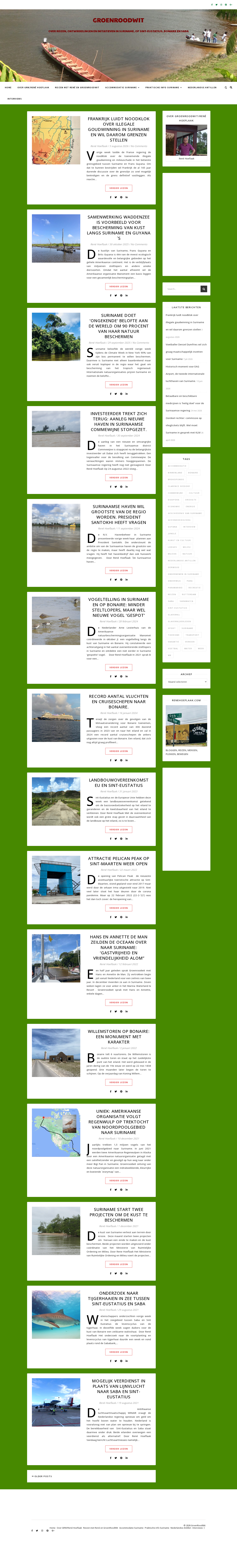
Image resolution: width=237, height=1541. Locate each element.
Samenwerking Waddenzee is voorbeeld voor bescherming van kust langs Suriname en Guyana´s (119, 227)
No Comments (139, 146)
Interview (189, 527)
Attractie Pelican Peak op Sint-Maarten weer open (118, 861)
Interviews (14, 98)
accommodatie (177, 466)
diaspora (173, 499)
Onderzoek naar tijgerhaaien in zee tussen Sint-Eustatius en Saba (119, 1298)
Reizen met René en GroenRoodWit (77, 87)
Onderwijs (174, 581)
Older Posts (43, 1476)
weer (201, 648)
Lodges (172, 547)
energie (190, 506)
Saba (171, 601)
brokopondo (176, 479)
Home (8, 87)
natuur (187, 554)
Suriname (187, 628)
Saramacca (186, 601)
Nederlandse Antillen (202, 87)
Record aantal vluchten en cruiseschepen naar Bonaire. (118, 701)
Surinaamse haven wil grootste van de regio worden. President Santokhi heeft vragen (118, 514)
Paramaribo (175, 587)
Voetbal (173, 648)
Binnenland (175, 472)
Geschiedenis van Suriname (185, 513)
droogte (191, 499)
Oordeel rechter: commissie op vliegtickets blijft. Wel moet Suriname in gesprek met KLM (184, 425)
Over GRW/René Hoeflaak (33, 87)
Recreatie (195, 587)
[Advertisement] (186, 224)
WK (169, 655)
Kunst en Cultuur (179, 540)
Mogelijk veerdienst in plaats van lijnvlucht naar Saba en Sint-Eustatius (118, 1389)
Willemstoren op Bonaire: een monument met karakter (119, 1036)
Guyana (172, 527)
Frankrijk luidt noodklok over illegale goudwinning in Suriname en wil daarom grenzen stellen (119, 129)
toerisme (174, 635)
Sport (172, 628)
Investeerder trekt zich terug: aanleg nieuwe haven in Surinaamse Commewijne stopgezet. (119, 421)
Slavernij (174, 614)
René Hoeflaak (98, 146)
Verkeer (190, 641)
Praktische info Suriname (162, 87)
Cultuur (194, 493)
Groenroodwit (118, 20)
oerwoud (173, 567)
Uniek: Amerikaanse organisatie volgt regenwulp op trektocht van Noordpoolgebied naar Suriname (119, 1121)
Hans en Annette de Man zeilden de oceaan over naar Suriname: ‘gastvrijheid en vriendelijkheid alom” (119, 947)
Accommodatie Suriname (121, 87)
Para (190, 581)
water (188, 648)
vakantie (173, 641)
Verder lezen (118, 188)
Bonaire (193, 472)
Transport (192, 635)
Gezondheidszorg (179, 520)
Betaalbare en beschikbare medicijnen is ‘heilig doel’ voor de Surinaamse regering (185, 403)
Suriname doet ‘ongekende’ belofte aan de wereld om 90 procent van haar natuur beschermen (119, 325)
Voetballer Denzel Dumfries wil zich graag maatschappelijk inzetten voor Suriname (186, 351)
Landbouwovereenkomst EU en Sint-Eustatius (119, 782)
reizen (172, 594)
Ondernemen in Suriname (183, 574)
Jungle (172, 533)
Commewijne (175, 493)
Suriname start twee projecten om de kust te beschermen (119, 1214)
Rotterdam (189, 594)
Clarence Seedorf (179, 486)
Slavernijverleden (179, 621)
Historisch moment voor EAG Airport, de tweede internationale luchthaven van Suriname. (185, 374)
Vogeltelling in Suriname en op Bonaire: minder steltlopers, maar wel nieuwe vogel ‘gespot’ (118, 607)
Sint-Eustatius (177, 608)
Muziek (172, 554)
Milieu (187, 547)
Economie (174, 506)
